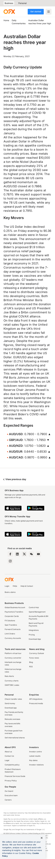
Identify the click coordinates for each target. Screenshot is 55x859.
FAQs (15, 586)
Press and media (36, 703)
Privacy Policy (11, 780)
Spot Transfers (11, 625)
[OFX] (9, 11)
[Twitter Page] (24, 554)
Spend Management (37, 612)
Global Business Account (15, 607)
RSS (31, 666)
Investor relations (36, 765)
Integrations (34, 630)
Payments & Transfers (14, 612)
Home (6, 20)
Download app (11, 708)
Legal (7, 760)
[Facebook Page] (10, 554)
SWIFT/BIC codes (12, 685)
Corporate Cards (12, 616)
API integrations (35, 699)
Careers (8, 800)
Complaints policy (12, 765)
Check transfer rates (13, 699)
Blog (31, 662)
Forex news (34, 658)
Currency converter (13, 658)
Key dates (33, 760)
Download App (35, 639)
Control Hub (34, 607)
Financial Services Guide (15, 776)
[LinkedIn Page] (17, 554)
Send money (10, 703)
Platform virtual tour (13, 653)
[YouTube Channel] (38, 554)
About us (8, 752)
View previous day (15, 479)
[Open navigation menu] (48, 12)
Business (9, 3)
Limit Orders (10, 634)
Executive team (11, 795)
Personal (22, 3)
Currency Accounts (13, 638)
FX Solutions (10, 620)
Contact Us (9, 756)
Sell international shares (15, 738)
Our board (9, 791)
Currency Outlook (36, 653)
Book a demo (10, 592)
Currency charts (11, 681)
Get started (35, 11)
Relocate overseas (12, 719)
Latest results (34, 756)
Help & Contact (27, 586)
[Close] (41, 838)
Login (7, 586)
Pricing (32, 635)
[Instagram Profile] (10, 561)
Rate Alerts (9, 676)
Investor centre (35, 752)
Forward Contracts (12, 629)
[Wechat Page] (31, 554)
